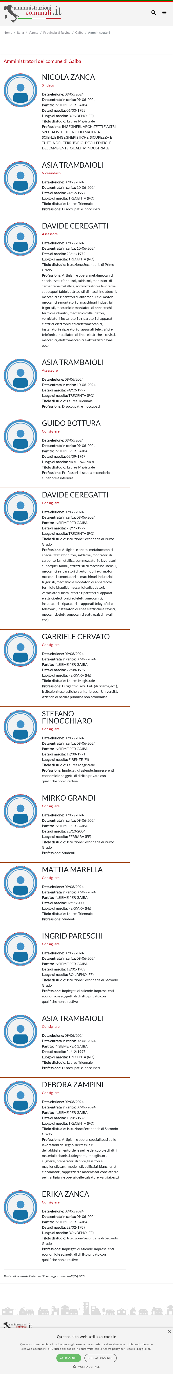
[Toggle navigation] (153, 12)
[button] (86, 1366)
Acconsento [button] (68, 1358)
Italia (20, 32)
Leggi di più (144, 1348)
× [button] (169, 1331)
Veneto (34, 32)
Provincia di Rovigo (57, 32)
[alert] (86, 1351)
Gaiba (79, 32)
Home (8, 32)
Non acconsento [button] (101, 1358)
